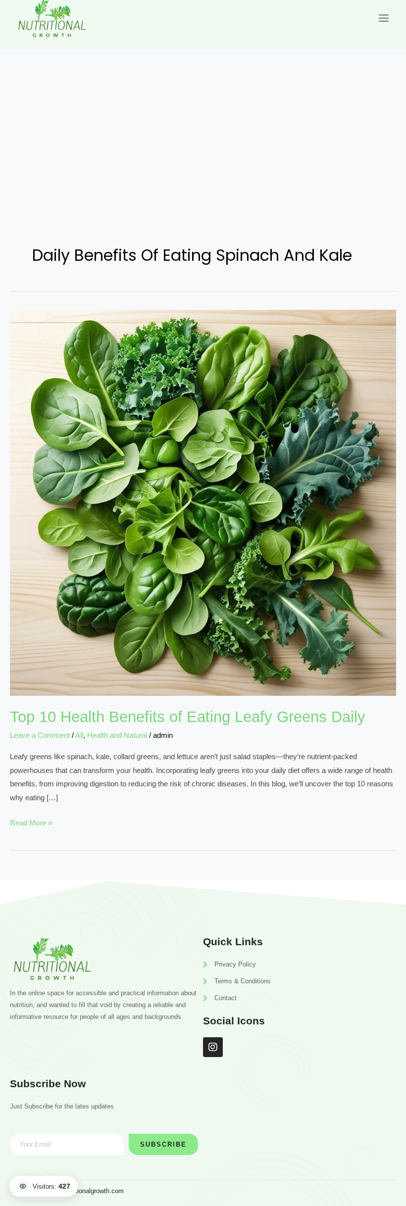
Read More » (31, 821)
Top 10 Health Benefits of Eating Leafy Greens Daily (187, 716)
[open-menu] (382, 18)
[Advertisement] (203, 123)
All (79, 735)
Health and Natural (117, 735)
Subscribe (163, 1144)
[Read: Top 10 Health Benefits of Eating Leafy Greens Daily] (203, 502)
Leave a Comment (40, 735)
